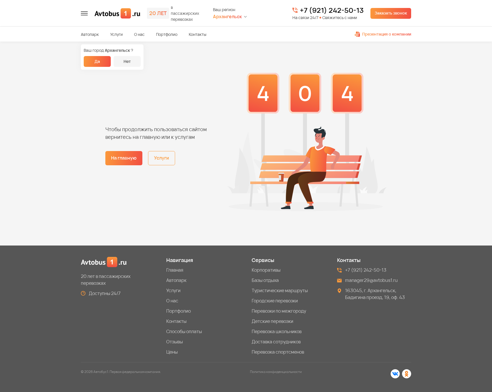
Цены (172, 352)
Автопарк (90, 34)
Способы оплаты (184, 331)
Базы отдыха (265, 280)
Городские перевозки (275, 301)
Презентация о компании (386, 34)
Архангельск (227, 17)
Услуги (116, 34)
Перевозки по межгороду (279, 311)
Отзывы (174, 342)
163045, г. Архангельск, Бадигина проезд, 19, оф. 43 (375, 293)
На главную (124, 158)
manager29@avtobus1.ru (371, 280)
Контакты (197, 34)
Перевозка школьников (277, 331)
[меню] (84, 13)
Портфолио (166, 34)
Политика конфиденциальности (276, 371)
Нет (127, 61)
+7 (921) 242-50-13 (332, 10)
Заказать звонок (391, 13)
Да (97, 61)
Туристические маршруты (280, 290)
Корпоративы (266, 270)
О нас (139, 34)
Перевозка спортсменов (278, 352)
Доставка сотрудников (276, 342)
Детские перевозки (272, 321)
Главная (174, 270)
